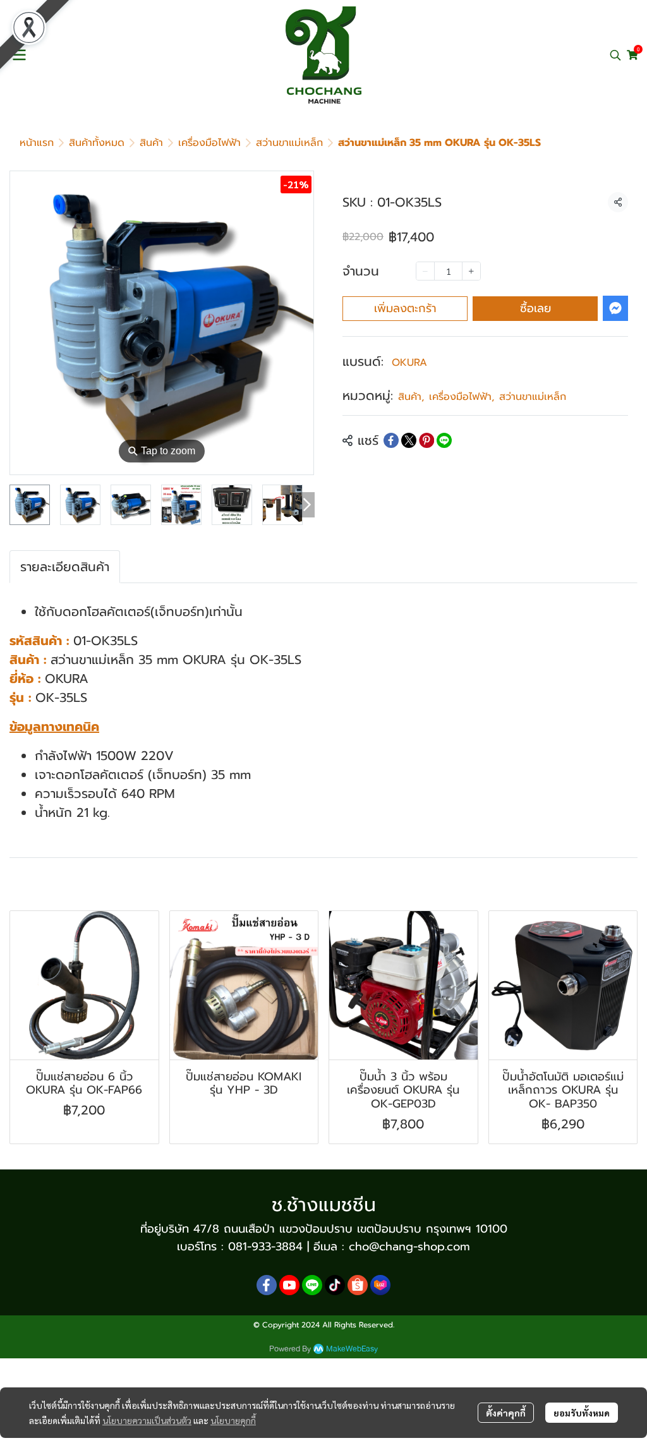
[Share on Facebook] (391, 440)
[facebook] (267, 1285)
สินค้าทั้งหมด (96, 142)
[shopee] (358, 1285)
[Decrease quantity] (425, 271)
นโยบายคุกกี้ (233, 1420)
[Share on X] (408, 440)
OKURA (409, 362)
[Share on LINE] (444, 440)
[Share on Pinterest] (426, 440)
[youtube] (289, 1285)
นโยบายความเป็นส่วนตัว (146, 1420)
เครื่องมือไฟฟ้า (209, 142)
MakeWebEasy (352, 1349)
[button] (615, 55)
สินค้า (151, 142)
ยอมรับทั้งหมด (581, 1412)
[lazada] (380, 1285)
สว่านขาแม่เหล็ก (289, 142)
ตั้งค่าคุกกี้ (506, 1412)
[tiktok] (335, 1285)
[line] (312, 1285)
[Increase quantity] (471, 271)
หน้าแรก (37, 142)
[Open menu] (19, 55)
